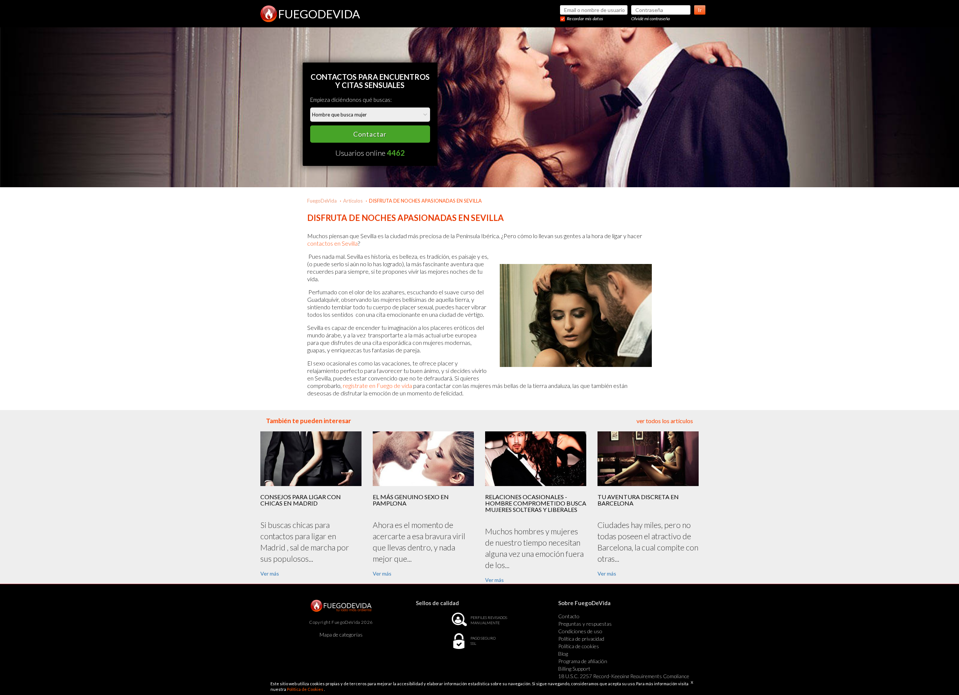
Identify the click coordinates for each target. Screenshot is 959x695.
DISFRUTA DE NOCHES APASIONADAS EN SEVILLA (425, 201)
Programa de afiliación (582, 661)
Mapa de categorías (341, 634)
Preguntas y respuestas (585, 623)
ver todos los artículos (664, 421)
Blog (563, 653)
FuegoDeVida (322, 201)
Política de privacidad (581, 638)
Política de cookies (578, 646)
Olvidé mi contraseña (650, 18)
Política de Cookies (305, 689)
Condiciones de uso (580, 631)
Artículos (353, 201)
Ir (700, 10)
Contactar (370, 134)
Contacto (569, 616)
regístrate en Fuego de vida (377, 385)
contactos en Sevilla (332, 243)
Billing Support (574, 668)
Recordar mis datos (585, 18)
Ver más (269, 573)
